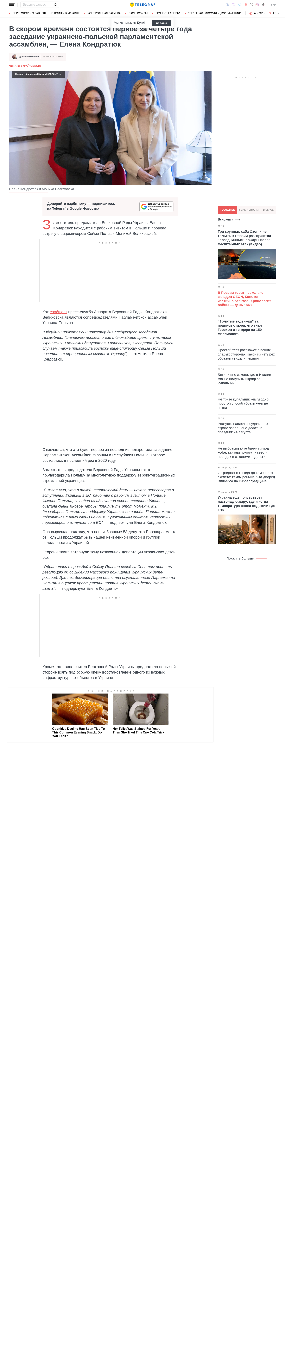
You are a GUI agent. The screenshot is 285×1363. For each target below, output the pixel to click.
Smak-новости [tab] (249, 209)
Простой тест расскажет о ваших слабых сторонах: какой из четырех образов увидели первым (246, 354)
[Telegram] (240, 5)
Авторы (259, 13)
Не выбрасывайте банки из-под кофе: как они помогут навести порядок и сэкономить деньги (243, 452)
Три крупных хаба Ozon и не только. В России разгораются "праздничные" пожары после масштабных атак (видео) (244, 238)
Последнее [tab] (227, 209)
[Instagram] (257, 5)
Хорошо (161, 22)
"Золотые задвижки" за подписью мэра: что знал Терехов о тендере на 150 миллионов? (240, 327)
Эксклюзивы (138, 13)
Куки (140, 22)
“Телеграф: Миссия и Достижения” (214, 13)
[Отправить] (55, 5)
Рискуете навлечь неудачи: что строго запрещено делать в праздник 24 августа (243, 428)
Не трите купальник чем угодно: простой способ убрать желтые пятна (243, 403)
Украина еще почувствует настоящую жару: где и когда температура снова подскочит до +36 (246, 504)
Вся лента (225, 219)
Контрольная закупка (104, 13)
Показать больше (240, 558)
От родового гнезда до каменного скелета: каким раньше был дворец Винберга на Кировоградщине (246, 477)
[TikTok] (263, 5)
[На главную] (142, 4)
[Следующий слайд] (278, 13)
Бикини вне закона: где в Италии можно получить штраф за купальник (244, 379)
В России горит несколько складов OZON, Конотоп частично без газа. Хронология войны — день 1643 (244, 299)
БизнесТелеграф (167, 13)
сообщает (58, 312)
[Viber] (233, 4)
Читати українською (25, 65)
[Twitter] (251, 4)
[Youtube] (246, 5)
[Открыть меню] (12, 4)
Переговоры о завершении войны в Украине (46, 13)
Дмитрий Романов (29, 56)
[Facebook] (227, 5)
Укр (273, 4)
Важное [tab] (268, 209)
